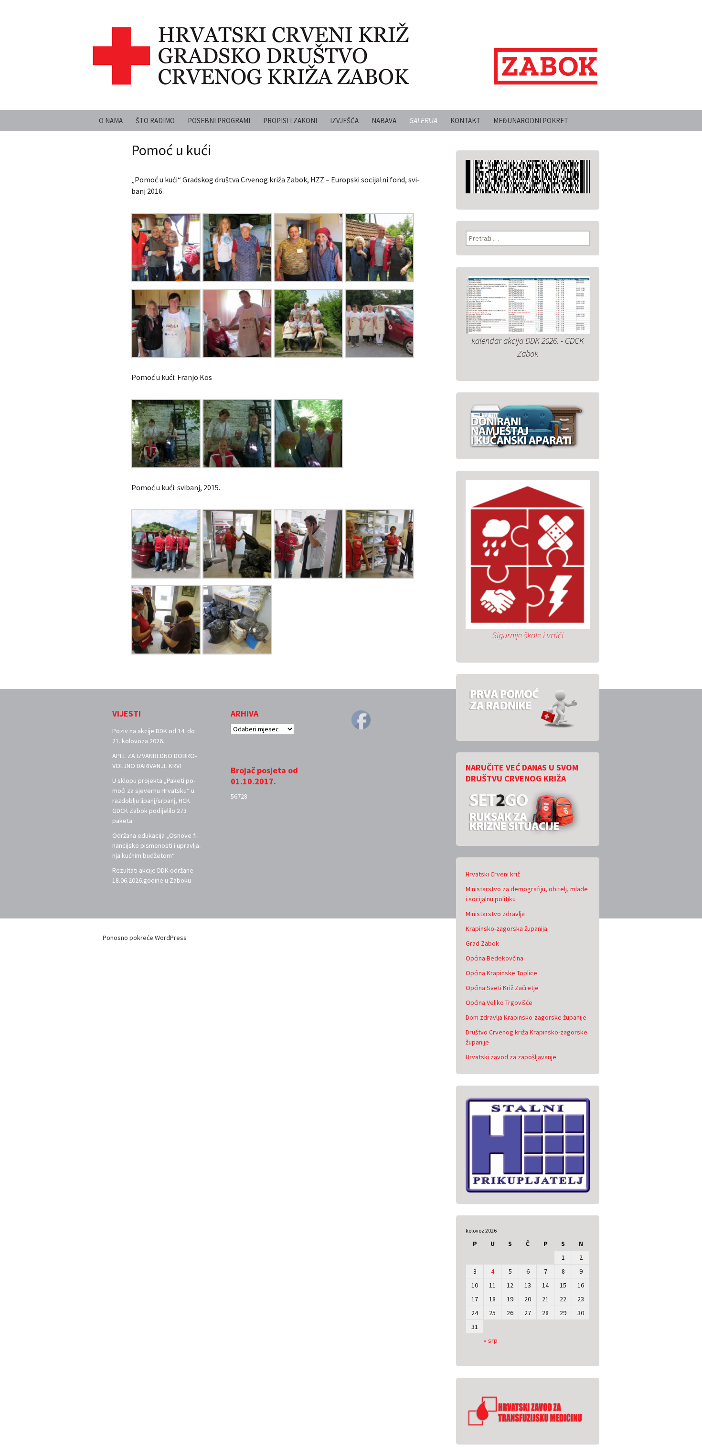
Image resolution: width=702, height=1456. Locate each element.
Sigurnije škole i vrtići (528, 635)
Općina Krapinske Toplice (501, 973)
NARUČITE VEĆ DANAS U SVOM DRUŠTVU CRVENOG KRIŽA (522, 773)
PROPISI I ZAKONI (290, 120)
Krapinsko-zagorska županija (506, 928)
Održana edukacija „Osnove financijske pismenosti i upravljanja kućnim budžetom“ (156, 845)
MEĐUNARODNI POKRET (530, 120)
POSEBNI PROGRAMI (219, 120)
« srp (491, 1340)
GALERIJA (423, 120)
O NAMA (111, 120)
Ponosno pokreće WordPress (145, 937)
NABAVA (384, 120)
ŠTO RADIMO (155, 120)
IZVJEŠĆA (344, 120)
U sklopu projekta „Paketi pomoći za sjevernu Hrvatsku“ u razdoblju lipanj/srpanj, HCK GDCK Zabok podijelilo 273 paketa (153, 800)
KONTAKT (465, 120)
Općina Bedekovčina (494, 958)
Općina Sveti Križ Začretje (502, 987)
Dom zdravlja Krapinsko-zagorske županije (526, 1017)
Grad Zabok (482, 943)
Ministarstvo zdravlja (495, 913)
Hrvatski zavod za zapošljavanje (511, 1057)
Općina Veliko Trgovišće (499, 1002)
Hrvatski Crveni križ (493, 874)
